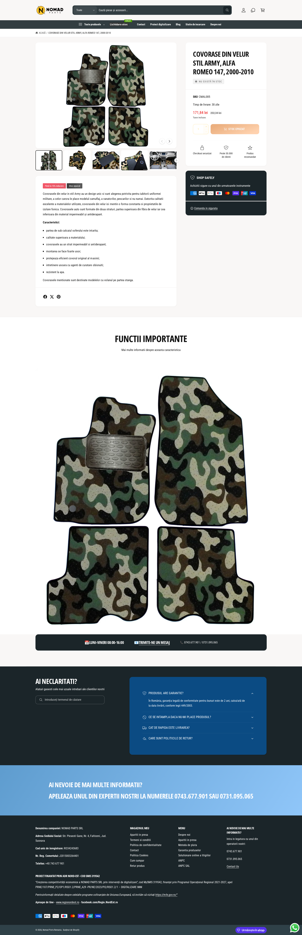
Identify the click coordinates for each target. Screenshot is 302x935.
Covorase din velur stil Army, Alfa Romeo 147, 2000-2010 (79, 32)
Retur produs (137, 865)
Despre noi (184, 834)
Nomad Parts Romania (52, 930)
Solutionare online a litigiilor (194, 855)
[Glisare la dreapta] (169, 141)
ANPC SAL (184, 865)
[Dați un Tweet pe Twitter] (51, 296)
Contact (134, 850)
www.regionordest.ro (67, 902)
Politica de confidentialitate (146, 845)
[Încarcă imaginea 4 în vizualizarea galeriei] (134, 160)
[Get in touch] (253, 10)
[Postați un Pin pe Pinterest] (58, 296)
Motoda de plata (187, 845)
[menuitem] (91, 24)
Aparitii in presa (139, 834)
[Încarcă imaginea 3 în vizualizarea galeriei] (106, 160)
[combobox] (165, 10)
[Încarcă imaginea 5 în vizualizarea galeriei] (163, 160)
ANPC (181, 860)
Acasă (42, 32)
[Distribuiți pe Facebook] (45, 296)
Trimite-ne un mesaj (154, 642)
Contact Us (233, 866)
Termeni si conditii (140, 840)
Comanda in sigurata (206, 208)
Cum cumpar (137, 860)
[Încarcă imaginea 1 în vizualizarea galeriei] (48, 160)
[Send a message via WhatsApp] (294, 927)
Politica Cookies (139, 855)
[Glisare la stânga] (162, 141)
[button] (262, 10)
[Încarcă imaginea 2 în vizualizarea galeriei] (77, 160)
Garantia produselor (189, 850)
